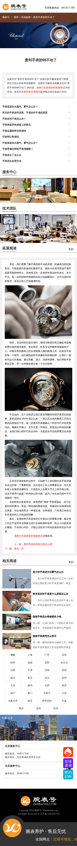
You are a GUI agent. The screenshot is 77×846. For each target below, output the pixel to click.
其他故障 (26, 17)
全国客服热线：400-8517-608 (60, 7)
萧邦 (16, 17)
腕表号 (5, 17)
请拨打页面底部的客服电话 (51, 87)
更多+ (72, 249)
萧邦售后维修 (31, 92)
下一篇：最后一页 (14, 548)
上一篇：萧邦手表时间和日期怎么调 (33, 544)
